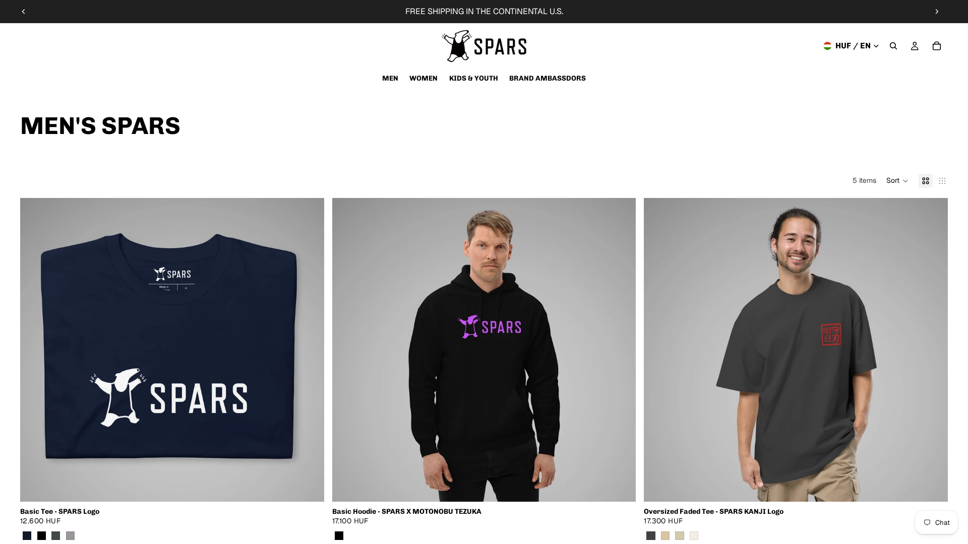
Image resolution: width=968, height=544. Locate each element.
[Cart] (937, 46)
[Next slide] (937, 12)
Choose (317, 485)
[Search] (893, 46)
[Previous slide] (24, 12)
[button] (897, 181)
